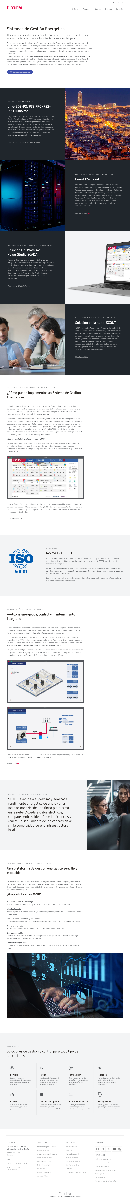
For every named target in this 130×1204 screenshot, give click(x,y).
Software (69, 1169)
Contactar (10, 1155)
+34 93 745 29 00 (13, 1152)
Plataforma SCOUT (82, 357)
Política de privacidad (102, 1159)
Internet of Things (42, 1176)
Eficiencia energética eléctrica (46, 1147)
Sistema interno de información (105, 1181)
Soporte (98, 9)
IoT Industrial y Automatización (76, 1172)
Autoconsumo (40, 1169)
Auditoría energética (43, 1172)
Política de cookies (101, 1163)
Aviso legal (99, 1174)
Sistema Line (12, 764)
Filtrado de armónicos (43, 1158)
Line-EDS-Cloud (81, 214)
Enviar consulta (12, 1170)
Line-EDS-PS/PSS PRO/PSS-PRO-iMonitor (24, 143)
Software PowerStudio (15, 518)
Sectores (75, 9)
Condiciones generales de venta (105, 1170)
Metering (69, 1150)
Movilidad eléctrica (42, 1150)
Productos (86, 9)
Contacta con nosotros (21, 72)
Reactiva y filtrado (72, 1158)
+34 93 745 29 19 (13, 1167)
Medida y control (71, 1147)
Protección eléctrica (43, 1161)
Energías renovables (72, 1165)
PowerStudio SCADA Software (19, 286)
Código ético (99, 1177)
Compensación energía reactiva (46, 1154)
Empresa (108, 9)
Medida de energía (42, 1165)
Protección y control (72, 1154)
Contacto (119, 9)
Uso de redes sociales (102, 1166)
